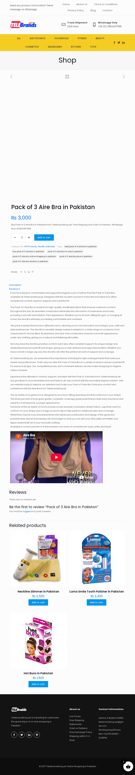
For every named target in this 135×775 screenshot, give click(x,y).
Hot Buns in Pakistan (38, 673)
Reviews (14, 288)
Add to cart (44, 237)
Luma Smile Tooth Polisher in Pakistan (96, 592)
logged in (28, 511)
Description (15, 285)
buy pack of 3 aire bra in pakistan (28, 251)
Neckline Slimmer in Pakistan (38, 592)
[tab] (67, 285)
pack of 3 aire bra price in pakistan (76, 256)
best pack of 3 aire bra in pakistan (81, 246)
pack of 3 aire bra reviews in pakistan (30, 261)
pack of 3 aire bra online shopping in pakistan (34, 256)
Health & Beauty (46, 246)
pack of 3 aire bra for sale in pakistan (65, 251)
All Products (30, 246)
